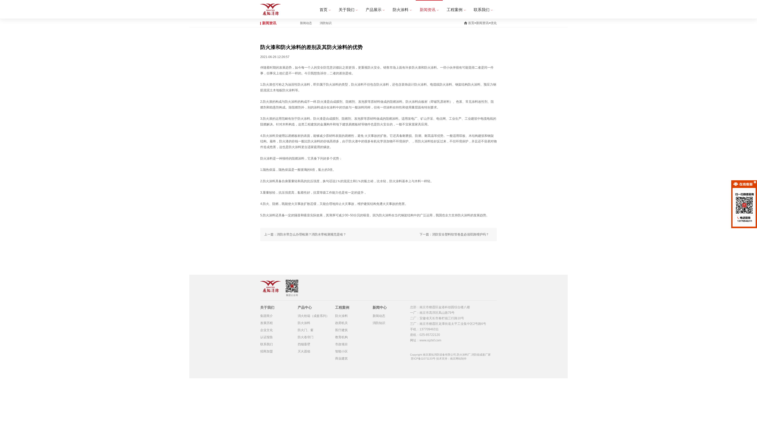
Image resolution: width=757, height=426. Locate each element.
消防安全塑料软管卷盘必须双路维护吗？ (460, 234)
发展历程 (266, 323)
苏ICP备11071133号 (423, 358)
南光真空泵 (440, 362)
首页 (323, 9)
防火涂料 (400, 9)
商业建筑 (341, 358)
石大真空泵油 (456, 362)
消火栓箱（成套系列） (313, 316)
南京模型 (427, 362)
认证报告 (266, 337)
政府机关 (341, 323)
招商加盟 (266, 351)
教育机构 (341, 337)
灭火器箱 (304, 351)
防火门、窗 (305, 330)
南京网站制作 (458, 358)
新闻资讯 (427, 9)
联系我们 (481, 9)
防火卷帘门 (305, 337)
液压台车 (471, 362)
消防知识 (326, 23)
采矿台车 (415, 362)
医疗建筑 (341, 330)
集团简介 (266, 316)
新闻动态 (306, 23)
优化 (493, 23)
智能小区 (341, 351)
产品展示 (373, 9)
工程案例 (454, 9)
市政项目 (341, 344)
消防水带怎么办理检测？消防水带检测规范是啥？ (311, 234)
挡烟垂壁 (304, 344)
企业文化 (266, 330)
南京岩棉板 (484, 362)
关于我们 (346, 9)
